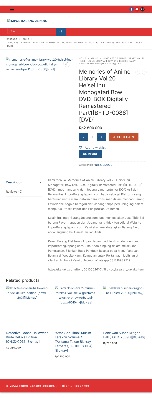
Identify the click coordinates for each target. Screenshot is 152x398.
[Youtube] (137, 9)
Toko (26, 39)
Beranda (11, 39)
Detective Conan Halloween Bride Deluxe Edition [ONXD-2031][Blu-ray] (27, 337)
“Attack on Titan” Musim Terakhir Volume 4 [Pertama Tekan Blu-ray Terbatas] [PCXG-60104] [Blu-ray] (73, 341)
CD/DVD (107, 164)
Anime (94, 58)
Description (14, 182)
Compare (90, 154)
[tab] (24, 182)
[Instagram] (142, 9)
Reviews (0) (14, 191)
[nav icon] (12, 9)
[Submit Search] (61, 32)
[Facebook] (131, 9)
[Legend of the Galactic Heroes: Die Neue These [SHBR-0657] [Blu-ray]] (144, 73)
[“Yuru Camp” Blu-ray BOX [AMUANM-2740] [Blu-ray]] (138, 73)
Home (82, 58)
